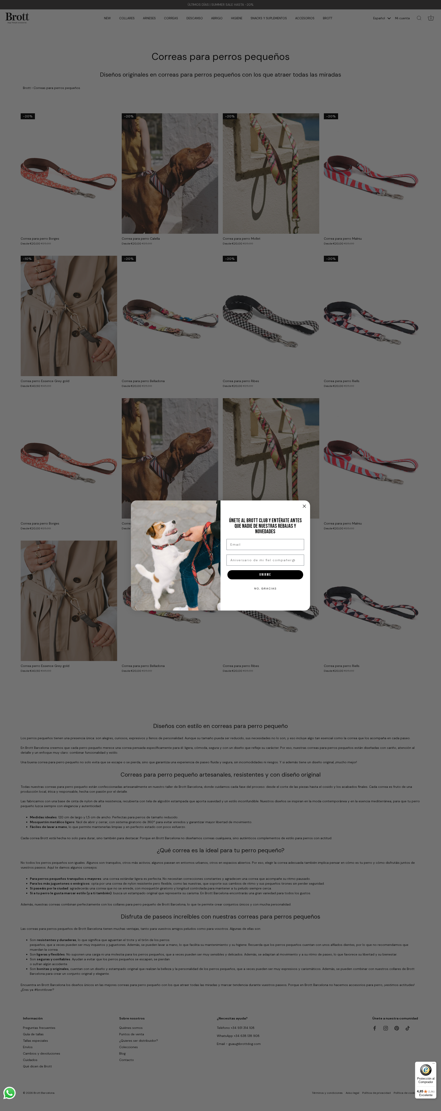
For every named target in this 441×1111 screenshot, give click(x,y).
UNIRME (265, 574)
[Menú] (433, 1064)
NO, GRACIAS (265, 588)
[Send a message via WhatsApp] (9, 1093)
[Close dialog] (304, 506)
